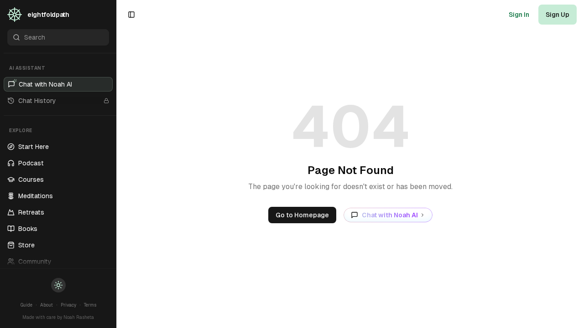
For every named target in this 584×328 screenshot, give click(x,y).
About (46, 305)
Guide (26, 305)
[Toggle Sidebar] (116, 164)
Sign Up (557, 14)
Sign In (519, 14)
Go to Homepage (302, 215)
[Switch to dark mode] (58, 285)
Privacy (68, 305)
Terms (90, 305)
